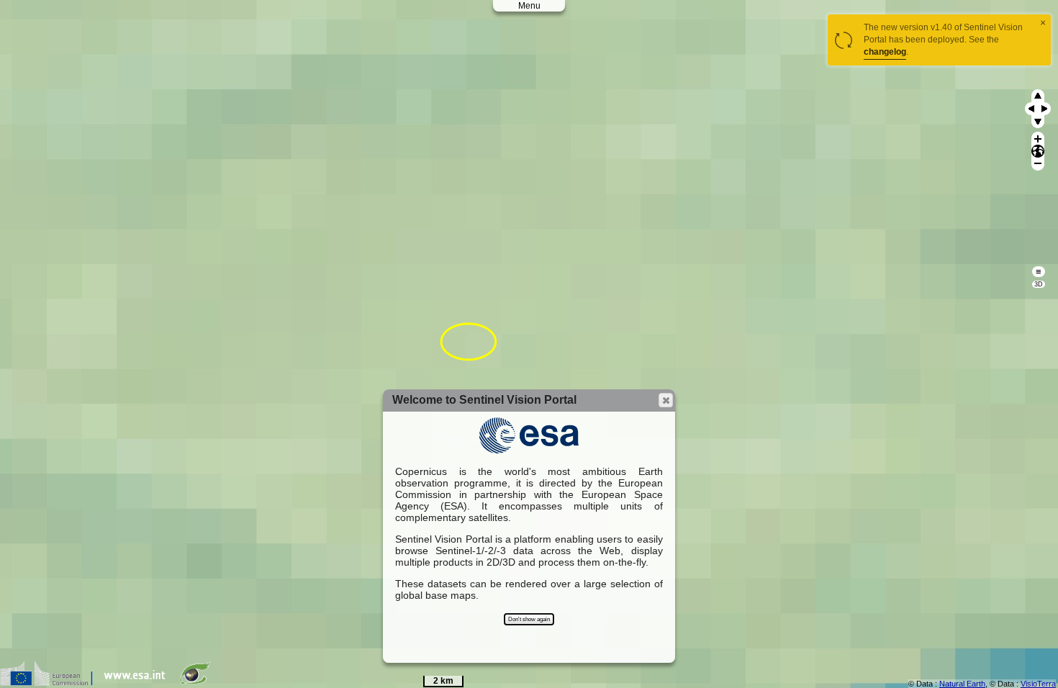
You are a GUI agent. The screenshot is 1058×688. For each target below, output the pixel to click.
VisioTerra (1038, 683)
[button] (666, 400)
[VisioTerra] (198, 682)
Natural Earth (962, 683)
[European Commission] (50, 682)
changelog (885, 52)
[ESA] (138, 682)
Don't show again (529, 619)
